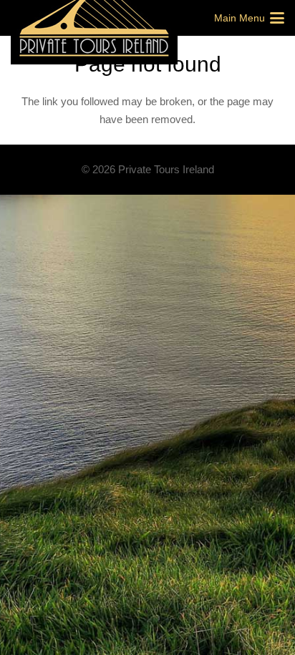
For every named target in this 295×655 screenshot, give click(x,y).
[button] (249, 18)
